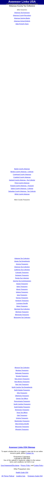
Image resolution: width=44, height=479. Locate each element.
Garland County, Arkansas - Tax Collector (22, 180)
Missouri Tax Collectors (22, 367)
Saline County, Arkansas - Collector (22, 188)
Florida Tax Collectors (22, 278)
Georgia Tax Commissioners (22, 281)
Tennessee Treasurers (22, 410)
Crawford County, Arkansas (22, 177)
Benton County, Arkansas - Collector (22, 172)
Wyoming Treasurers (22, 429)
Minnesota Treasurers (22, 315)
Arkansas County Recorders (22, 15)
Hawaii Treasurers (22, 284)
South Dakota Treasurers (22, 407)
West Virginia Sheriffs (22, 424)
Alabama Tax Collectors (22, 258)
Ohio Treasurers (22, 393)
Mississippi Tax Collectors (22, 317)
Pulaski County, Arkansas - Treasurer (22, 186)
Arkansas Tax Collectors (22, 267)
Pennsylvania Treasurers (22, 401)
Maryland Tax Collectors (22, 309)
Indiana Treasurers (22, 292)
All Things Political (8, 476)
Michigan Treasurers (22, 312)
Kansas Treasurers (22, 298)
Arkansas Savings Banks (22, 18)
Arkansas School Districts (22, 21)
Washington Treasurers (22, 421)
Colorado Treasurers (22, 272)
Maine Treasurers (22, 306)
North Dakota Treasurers (22, 390)
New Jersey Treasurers (22, 379)
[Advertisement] (22, 50)
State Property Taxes (22, 24)
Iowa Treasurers (22, 295)
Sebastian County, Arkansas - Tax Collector (22, 191)
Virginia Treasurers (22, 418)
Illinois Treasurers (22, 289)
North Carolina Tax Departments (22, 387)
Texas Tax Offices (22, 412)
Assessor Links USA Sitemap (22, 447)
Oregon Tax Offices (22, 398)
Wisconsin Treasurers (22, 426)
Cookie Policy (38, 465)
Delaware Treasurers (22, 275)
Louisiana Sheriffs (22, 303)
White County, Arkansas (22, 194)
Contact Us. (30, 453)
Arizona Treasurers (22, 264)
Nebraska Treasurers (22, 373)
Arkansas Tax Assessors (22, 12)
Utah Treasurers (22, 415)
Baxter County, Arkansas (22, 169)
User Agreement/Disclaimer (10, 465)
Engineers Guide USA (35, 476)
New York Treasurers (22, 384)
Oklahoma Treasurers (22, 396)
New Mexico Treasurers (22, 381)
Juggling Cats (20, 476)
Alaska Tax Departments (22, 261)
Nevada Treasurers (22, 376)
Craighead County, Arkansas (22, 174)
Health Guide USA (22, 472)
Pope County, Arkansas (22, 183)
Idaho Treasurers (22, 286)
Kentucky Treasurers (22, 300)
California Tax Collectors (22, 270)
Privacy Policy (26, 465)
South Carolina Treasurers (22, 404)
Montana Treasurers (22, 370)
